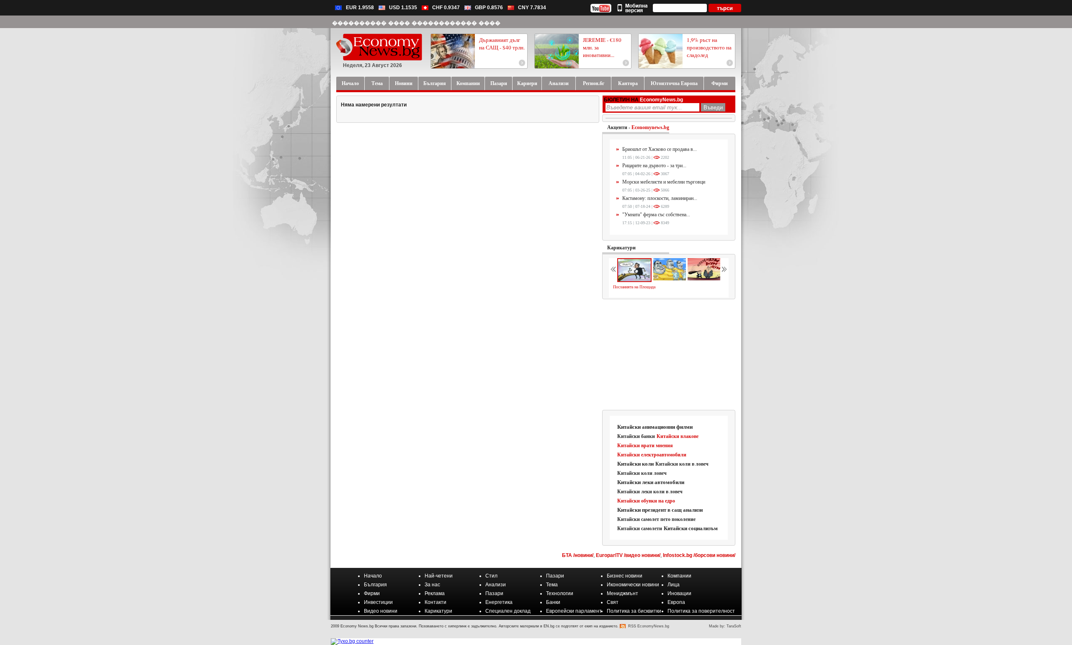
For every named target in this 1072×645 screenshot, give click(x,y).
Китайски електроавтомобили (651, 455)
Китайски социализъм (691, 528)
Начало (373, 576)
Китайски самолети (639, 528)
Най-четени (439, 576)
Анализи (495, 585)
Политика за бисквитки (634, 611)
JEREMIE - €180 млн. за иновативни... (602, 47)
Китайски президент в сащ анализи (660, 510)
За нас (432, 585)
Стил (491, 576)
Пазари (555, 576)
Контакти (435, 602)
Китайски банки (636, 436)
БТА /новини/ (577, 555)
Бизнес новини (624, 576)
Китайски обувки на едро (646, 501)
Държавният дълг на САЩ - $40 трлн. (502, 43)
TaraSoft (734, 626)
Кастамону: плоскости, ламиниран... (659, 198)
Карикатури (621, 248)
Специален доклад (508, 611)
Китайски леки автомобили (650, 482)
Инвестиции (378, 602)
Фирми (372, 593)
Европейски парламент (574, 611)
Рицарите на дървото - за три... (654, 165)
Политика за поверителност (701, 611)
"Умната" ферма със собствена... (656, 215)
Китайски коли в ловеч (682, 464)
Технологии (559, 593)
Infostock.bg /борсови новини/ (699, 555)
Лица (673, 585)
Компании (679, 576)
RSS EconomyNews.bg (648, 626)
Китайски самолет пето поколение (656, 519)
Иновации (679, 593)
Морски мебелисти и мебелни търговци (663, 182)
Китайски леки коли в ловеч (650, 492)
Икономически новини (633, 585)
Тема (552, 585)
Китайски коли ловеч (642, 473)
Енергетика (499, 602)
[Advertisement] (669, 355)
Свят (612, 602)
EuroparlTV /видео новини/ (628, 555)
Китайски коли (635, 464)
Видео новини (380, 611)
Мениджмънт (622, 593)
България (375, 585)
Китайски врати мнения (645, 445)
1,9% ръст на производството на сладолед (709, 47)
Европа (676, 602)
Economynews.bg (650, 127)
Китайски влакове (677, 436)
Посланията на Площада (634, 287)
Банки (553, 602)
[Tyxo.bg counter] (352, 641)
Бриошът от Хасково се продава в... (659, 149)
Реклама (435, 593)
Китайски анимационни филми (655, 427)
